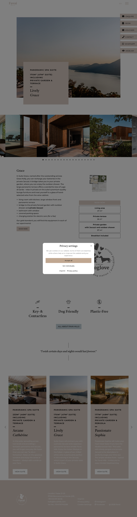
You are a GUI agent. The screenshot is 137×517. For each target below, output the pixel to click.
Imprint (62, 271)
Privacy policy (72, 271)
